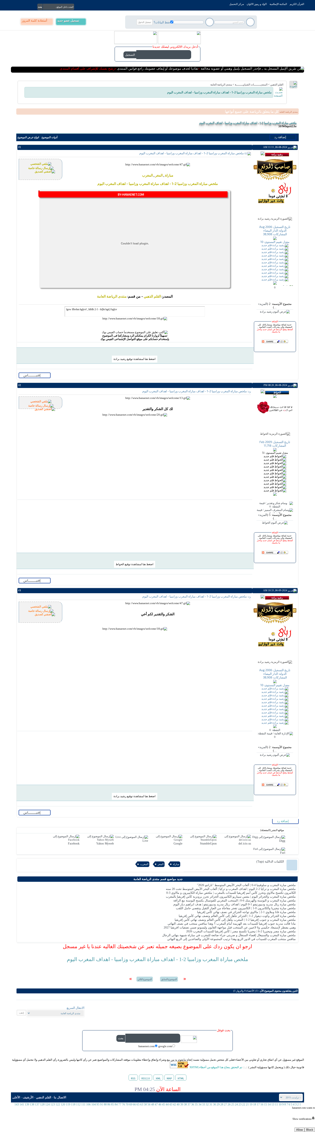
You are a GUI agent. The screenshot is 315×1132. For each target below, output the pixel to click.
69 (130, 1104)
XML (158, 1078)
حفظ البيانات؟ (162, 22)
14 (269, 1104)
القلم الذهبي (276, 84)
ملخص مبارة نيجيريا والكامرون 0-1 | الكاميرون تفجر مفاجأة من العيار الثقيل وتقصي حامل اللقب (236, 908)
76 (123, 1104)
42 (174, 1104)
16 (261, 1104)
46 (159, 1104)
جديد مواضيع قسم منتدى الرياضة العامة (158, 879)
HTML (181, 1078)
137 (37, 1104)
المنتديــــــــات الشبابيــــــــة (251, 84)
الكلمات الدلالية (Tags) (270, 861)
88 (105, 1104)
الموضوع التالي (145, 979)
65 (138, 1104)
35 (196, 1104)
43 (170, 1104)
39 (181, 1104)
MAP (169, 1078)
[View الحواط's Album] (275, 522)
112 (78, 1104)
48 (152, 1104)
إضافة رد (280, 137)
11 (276, 1104)
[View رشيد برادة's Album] (275, 311)
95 (97, 1104)
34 (199, 1104)
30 (214, 1104)
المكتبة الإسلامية (278, 4)
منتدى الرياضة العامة (221, 84)
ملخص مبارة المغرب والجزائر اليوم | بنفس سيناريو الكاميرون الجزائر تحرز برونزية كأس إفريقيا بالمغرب (231, 896)
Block (309, 1129)
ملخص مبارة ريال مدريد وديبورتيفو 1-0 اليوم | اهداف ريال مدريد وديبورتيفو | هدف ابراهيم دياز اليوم (234, 904)
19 (250, 1104)
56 (148, 1104)
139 (27, 1104)
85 (112, 1104)
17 (258, 1104)
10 (280, 1104)
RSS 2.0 (145, 1078)
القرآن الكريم (297, 4)
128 (42, 1104)
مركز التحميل (236, 4)
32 (207, 1104)
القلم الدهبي (43, 1097)
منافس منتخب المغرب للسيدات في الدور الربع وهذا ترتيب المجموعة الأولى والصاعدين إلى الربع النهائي (231, 939)
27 (225, 1104)
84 (116, 1104)
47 (156, 1104)
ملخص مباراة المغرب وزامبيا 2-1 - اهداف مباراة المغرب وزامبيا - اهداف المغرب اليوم (248, 122)
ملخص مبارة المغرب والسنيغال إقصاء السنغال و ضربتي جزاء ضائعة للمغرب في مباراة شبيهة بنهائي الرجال (229, 935)
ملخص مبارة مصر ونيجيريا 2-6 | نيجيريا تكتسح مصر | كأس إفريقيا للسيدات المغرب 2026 (241, 931)
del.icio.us (244, 843)
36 (192, 1104)
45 (163, 1104)
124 (47, 1104)
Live (145, 840)
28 (221, 1104)
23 (240, 1104)
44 (167, 1104)
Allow (299, 1129)
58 (145, 1104)
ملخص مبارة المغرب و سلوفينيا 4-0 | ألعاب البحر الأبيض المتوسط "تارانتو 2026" (246, 885)
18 (254, 1104)
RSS (133, 1078)
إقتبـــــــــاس (32, 375)
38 (185, 1104)
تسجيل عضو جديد (68, 20)
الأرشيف (28, 1097)
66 (134, 1104)
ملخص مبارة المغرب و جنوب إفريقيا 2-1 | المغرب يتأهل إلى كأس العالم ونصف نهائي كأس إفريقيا (235, 919)
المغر (159, 175)
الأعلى (16, 1097)
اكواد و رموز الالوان (257, 4)
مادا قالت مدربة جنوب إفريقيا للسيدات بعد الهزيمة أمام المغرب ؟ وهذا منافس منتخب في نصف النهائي (232, 923)
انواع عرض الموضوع (28, 137)
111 (83, 1104)
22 (243, 1104)
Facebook (74, 843)
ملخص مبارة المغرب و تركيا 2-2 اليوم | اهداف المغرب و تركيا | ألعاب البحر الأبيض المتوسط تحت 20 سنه (231, 889)
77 (119, 1104)
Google (178, 843)
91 (101, 1104)
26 (229, 1104)
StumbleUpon (208, 843)
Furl (282, 852)
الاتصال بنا (60, 1097)
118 (73, 1104)
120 (63, 1104)
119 (68, 1104)
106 (88, 1104)
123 (52, 1104)
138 (32, 1104)
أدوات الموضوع (49, 137)
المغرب (147, 175)
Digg (282, 840)
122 (58, 1104)
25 (232, 1104)
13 (272, 1104)
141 (22, 1104)
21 (247, 1104)
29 (218, 1104)
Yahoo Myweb (105, 843)
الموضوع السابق (169, 979)
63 (141, 1104)
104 (93, 1104)
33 (203, 1104)
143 (16, 1104)
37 (189, 1104)
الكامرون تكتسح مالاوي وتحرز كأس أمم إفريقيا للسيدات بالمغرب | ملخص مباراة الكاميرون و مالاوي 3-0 (231, 892)
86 (108, 1104)
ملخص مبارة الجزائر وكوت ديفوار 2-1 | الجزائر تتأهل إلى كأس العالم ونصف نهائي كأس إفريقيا (237, 916)
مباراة (169, 175)
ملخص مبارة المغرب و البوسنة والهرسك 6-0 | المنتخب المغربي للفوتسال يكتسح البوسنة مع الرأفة (234, 900)
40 (178, 1104)
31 (210, 1104)
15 (265, 1104)
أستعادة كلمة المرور (34, 20)
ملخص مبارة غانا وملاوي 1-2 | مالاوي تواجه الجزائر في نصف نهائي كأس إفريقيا (246, 912)
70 (127, 1104)
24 (236, 1104)
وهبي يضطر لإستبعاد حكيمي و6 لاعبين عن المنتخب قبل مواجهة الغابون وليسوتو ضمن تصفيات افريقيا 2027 (230, 927)
